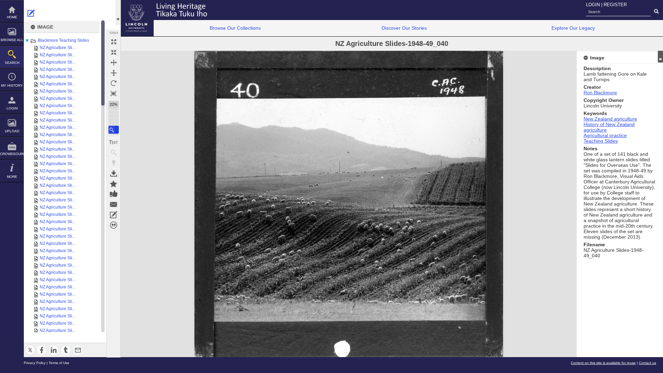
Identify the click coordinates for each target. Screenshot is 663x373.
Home (12, 17)
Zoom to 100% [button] (114, 93)
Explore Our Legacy (573, 28)
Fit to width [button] (114, 62)
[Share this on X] (30, 346)
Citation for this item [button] (114, 225)
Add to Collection (114, 184)
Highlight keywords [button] (114, 163)
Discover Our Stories (404, 28)
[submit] (656, 11)
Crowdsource (12, 154)
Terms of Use (59, 363)
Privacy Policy (35, 363)
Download (114, 173)
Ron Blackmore (600, 92)
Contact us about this (114, 204)
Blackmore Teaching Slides (63, 40)
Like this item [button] (114, 194)
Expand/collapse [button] (660, 57)
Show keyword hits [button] (114, 152)
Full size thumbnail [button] (114, 42)
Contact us (647, 363)
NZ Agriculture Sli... (57, 47)
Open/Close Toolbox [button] (118, 12)
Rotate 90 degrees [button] (114, 83)
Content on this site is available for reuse (603, 363)
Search (12, 63)
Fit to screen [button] (114, 52)
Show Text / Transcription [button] (114, 142)
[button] (113, 130)
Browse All (12, 40)
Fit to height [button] (114, 73)
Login (12, 108)
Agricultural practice (605, 135)
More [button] (12, 177)
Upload (12, 131)
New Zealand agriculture (610, 119)
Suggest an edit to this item (31, 13)
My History (12, 85)
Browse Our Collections (235, 28)
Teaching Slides (601, 141)
